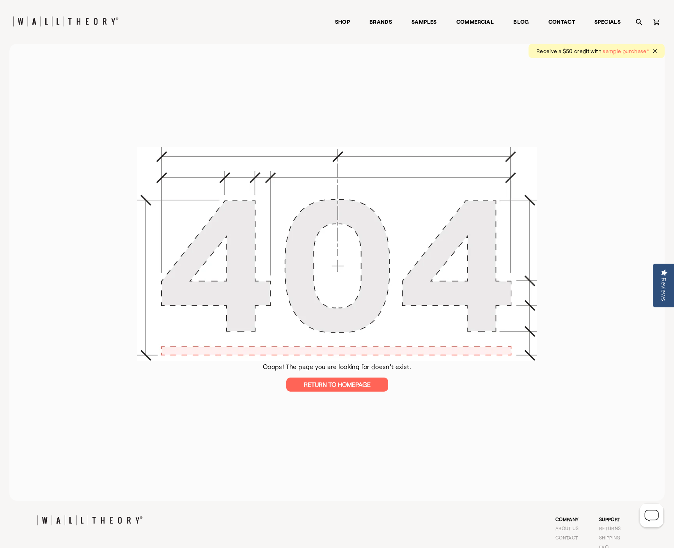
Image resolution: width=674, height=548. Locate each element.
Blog (521, 21)
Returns (610, 528)
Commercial (475, 21)
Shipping (610, 537)
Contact (561, 21)
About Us (567, 528)
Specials (607, 21)
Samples (424, 21)
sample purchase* (626, 51)
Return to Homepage (337, 384)
